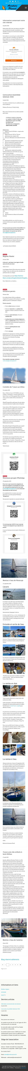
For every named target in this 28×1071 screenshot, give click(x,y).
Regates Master (8, 256)
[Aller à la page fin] (20, 964)
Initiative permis (9, 291)
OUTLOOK (3, 992)
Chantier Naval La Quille (14, 706)
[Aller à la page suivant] (17, 964)
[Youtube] (12, 1)
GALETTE (3, 995)
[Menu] (26, 8)
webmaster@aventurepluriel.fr (9, 360)
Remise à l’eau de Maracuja (13, 580)
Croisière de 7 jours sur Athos (13, 387)
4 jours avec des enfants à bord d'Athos (12, 853)
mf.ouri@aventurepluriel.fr (9, 232)
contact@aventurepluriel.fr (14, 3)
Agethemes (23, 1067)
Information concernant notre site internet (14, 21)
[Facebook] (10, 1)
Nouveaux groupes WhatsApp (13, 478)
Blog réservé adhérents (10, 959)
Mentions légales (5, 989)
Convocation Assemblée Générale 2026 (11, 96)
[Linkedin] (15, 1)
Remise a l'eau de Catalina (13, 940)
